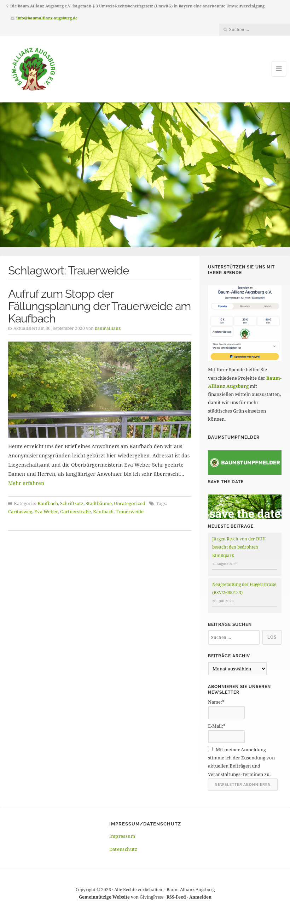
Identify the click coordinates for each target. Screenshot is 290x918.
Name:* (216, 702)
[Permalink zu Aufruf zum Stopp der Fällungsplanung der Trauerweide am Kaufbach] (100, 390)
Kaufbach (47, 503)
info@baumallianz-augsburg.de (46, 17)
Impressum (122, 836)
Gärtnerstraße (75, 511)
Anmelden (200, 897)
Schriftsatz (71, 503)
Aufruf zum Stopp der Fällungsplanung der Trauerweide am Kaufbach (99, 306)
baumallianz (108, 328)
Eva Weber (46, 511)
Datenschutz (123, 849)
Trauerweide (130, 511)
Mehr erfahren (26, 483)
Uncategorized (129, 503)
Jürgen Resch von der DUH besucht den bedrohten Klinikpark (239, 547)
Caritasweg (20, 511)
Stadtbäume (99, 503)
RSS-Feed (176, 897)
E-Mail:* (217, 726)
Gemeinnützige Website (104, 897)
